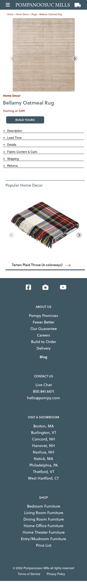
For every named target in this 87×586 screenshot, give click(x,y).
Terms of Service (29, 574)
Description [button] (14, 131)
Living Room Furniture (43, 512)
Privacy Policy (56, 574)
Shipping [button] (12, 158)
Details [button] (11, 144)
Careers (43, 335)
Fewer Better (43, 322)
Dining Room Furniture (43, 519)
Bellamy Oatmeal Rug (50, 14)
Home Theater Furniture (44, 532)
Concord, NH (43, 439)
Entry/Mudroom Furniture (43, 538)
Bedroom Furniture (43, 506)
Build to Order (43, 341)
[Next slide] (75, 58)
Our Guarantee (43, 328)
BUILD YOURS (25, 120)
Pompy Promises (43, 315)
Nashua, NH (43, 452)
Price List (43, 545)
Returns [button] (12, 165)
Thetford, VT (43, 471)
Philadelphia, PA (43, 465)
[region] (44, 55)
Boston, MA (43, 426)
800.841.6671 (43, 391)
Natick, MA (43, 458)
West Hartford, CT (43, 478)
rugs (34, 14)
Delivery (44, 348)
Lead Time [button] (14, 137)
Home (10, 14)
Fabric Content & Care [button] (21, 152)
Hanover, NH (43, 445)
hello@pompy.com (43, 397)
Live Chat (43, 384)
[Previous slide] (13, 58)
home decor (22, 14)
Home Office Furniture (43, 525)
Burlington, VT (43, 432)
